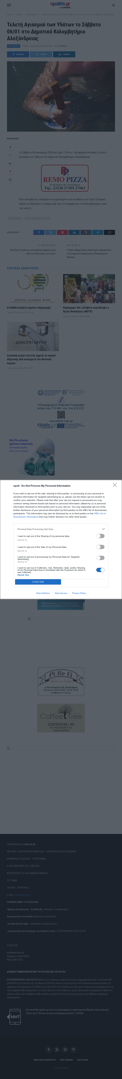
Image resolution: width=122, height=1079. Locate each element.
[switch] (100, 536)
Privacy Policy (79, 593)
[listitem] (61, 529)
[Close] (116, 486)
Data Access (61, 593)
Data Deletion (43, 593)
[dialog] (61, 539)
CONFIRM (38, 582)
